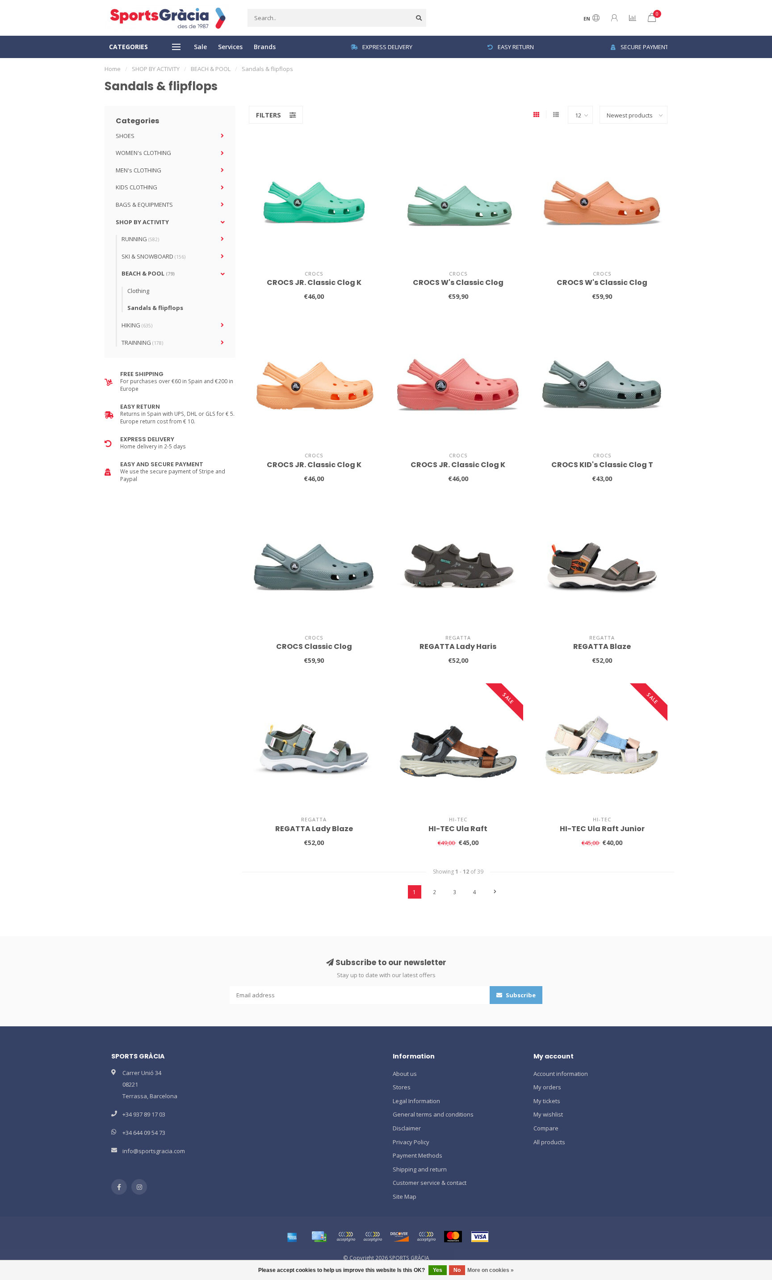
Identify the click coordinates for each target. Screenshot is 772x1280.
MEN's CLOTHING (138, 170)
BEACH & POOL (148, 273)
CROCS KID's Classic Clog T (602, 465)
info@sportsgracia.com (153, 1151)
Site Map (404, 1196)
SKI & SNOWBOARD (153, 256)
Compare (545, 1128)
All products (549, 1142)
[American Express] (292, 1236)
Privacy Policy (411, 1142)
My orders (547, 1087)
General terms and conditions (433, 1114)
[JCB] (426, 1236)
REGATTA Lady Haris (458, 646)
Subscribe (520, 995)
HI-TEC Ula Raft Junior (602, 829)
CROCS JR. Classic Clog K (314, 282)
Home (113, 69)
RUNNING (140, 239)
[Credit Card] (319, 1236)
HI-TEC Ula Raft (457, 829)
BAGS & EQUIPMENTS (144, 205)
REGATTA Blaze (602, 646)
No (457, 1270)
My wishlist (548, 1114)
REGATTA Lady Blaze (314, 829)
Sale (200, 46)
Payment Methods (417, 1155)
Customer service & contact (429, 1183)
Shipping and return (420, 1169)
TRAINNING (142, 343)
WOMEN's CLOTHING (143, 153)
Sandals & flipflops (155, 308)
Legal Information (416, 1101)
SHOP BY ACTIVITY (142, 222)
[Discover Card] (399, 1236)
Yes (437, 1270)
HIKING (137, 325)
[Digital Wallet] (346, 1236)
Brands (265, 46)
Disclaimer (407, 1128)
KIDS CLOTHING (136, 187)
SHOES (125, 136)
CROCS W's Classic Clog (458, 282)
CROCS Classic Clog (314, 646)
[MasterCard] (453, 1236)
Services (230, 46)
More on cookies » (490, 1270)
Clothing (138, 291)
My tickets (546, 1101)
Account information (560, 1074)
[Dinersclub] (372, 1236)
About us (405, 1074)
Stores (402, 1087)
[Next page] (495, 892)
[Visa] (480, 1236)
